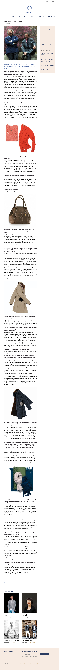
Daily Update (51, 16)
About (47, 1)
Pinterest (22, 583)
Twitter (13, 583)
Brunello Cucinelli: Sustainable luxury (11, 614)
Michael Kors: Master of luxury (47, 65)
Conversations (22, 16)
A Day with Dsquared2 (27, 640)
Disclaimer (21, 663)
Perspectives (41, 16)
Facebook (18, 583)
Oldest (51, 44)
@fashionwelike (44, 69)
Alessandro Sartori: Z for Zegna (11, 640)
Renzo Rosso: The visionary (47, 59)
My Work (32, 16)
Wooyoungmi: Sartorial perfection (27, 614)
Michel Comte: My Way (46, 57)
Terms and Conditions (28, 663)
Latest (43, 44)
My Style (6, 16)
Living (13, 16)
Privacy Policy (37, 663)
